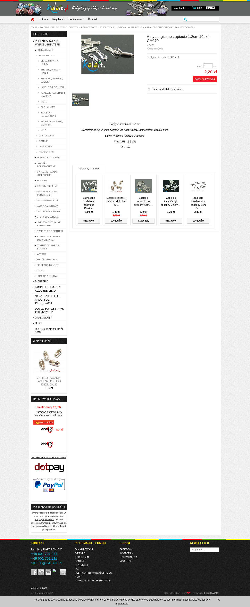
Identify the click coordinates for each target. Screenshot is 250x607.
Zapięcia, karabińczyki (129, 27)
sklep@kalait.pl (47, 563)
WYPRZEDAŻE (42, 341)
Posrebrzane (107, 27)
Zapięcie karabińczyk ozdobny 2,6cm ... (171, 201)
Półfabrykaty (89, 27)
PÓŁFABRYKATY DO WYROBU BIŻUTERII (59, 27)
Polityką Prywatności (44, 519)
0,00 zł (200, 8)
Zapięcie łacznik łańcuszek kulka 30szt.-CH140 (49, 381)
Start (34, 27)
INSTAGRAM (126, 553)
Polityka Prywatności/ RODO (93, 572)
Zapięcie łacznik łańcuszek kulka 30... (116, 201)
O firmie (43, 19)
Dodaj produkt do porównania (167, 89)
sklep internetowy (172, 593)
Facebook (126, 549)
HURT (78, 576)
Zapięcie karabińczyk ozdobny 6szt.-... (143, 201)
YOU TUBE (126, 561)
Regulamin (58, 19)
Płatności (81, 565)
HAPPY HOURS (128, 557)
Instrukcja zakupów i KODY (92, 580)
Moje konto (179, 8)
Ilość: (199, 66)
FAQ (77, 569)
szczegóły (89, 220)
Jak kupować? (76, 19)
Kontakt (92, 19)
